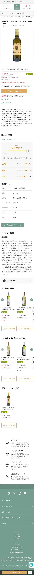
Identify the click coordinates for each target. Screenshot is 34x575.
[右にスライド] (31, 299)
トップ (3, 17)
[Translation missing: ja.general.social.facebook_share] (2, 100)
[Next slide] (32, 2)
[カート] (8, 6)
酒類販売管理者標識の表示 (17, 552)
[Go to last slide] (2, 2)
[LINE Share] (8, 100)
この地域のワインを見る (12, 225)
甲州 (12, 17)
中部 (19, 17)
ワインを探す (7, 8)
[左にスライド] (2, 299)
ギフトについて (6, 103)
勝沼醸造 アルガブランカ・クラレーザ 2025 (7, 408)
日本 (16, 17)
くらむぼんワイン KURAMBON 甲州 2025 (8, 308)
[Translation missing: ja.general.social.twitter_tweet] (5, 100)
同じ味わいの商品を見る (9, 139)
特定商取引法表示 (17, 547)
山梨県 (19, 198)
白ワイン (8, 17)
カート (30, 8)
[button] (2, 7)
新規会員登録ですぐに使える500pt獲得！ (17, 86)
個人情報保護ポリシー (17, 550)
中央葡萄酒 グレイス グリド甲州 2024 (24, 308)
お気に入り (26, 8)
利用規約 (17, 544)
